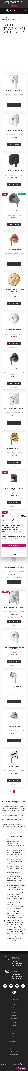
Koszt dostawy (14, 1031)
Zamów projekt (14, 1049)
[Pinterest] (23, 987)
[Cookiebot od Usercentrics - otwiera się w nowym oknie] (20, 516)
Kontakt (14, 1022)
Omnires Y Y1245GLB (14, 448)
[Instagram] (11, 987)
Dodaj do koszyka (14, 105)
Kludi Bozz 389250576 (14, 687)
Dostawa (14, 1028)
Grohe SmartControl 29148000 (14, 409)
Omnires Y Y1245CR (14, 766)
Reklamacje (14, 1036)
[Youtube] (17, 987)
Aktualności (14, 1018)
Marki (14, 1015)
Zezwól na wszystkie (14, 545)
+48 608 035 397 (16, 975)
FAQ (14, 1059)
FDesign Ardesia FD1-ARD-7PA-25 (14, 489)
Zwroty (14, 1033)
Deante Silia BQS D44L (14, 210)
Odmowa (14, 554)
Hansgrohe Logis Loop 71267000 (14, 607)
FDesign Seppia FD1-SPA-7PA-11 (14, 568)
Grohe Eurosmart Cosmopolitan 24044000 (14, 648)
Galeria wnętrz (14, 999)
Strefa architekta (14, 1054)
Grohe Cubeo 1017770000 (14, 130)
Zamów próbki (14, 1051)
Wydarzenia (14, 1007)
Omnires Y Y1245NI (14, 727)
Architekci (14, 1010)
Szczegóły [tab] (12, 520)
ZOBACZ (14, 6)
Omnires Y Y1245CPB (14, 250)
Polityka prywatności (14, 1041)
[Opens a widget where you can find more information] (21, 1068)
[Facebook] (5, 987)
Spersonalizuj (13, 549)
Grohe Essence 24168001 (14, 329)
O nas (14, 1057)
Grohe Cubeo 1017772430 (14, 170)
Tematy (14, 1013)
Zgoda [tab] (4, 520)
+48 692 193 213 (16, 962)
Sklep (14, 1004)
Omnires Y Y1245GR (14, 369)
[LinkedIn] (14, 994)
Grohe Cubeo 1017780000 (14, 91)
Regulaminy (14, 1025)
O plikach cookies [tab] (21, 520)
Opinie (14, 1046)
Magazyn (14, 1002)
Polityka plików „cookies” (14, 1039)
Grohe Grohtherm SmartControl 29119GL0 (14, 290)
